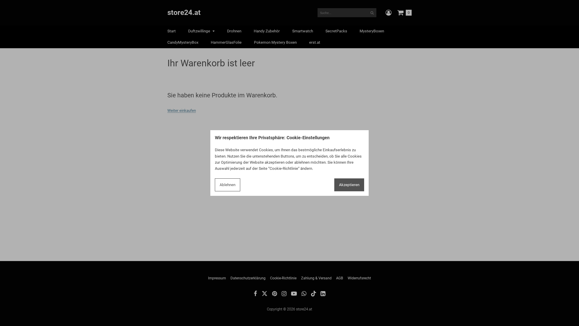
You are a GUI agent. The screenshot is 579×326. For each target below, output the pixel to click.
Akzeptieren (349, 184)
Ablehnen (227, 184)
